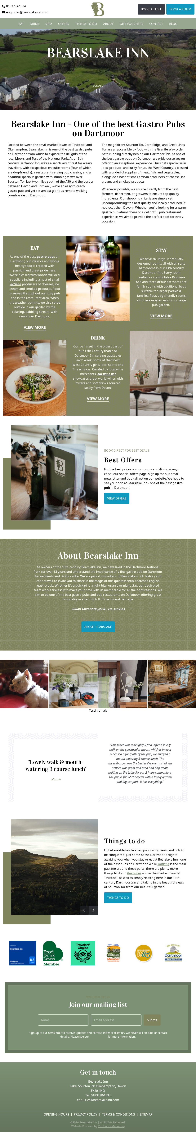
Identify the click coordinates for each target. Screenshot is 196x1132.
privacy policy (98, 1036)
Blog (173, 24)
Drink (34, 24)
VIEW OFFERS (116, 498)
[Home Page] (98, 9)
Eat (21, 24)
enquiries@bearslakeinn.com (98, 1100)
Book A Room (180, 9)
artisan (15, 284)
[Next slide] (93, 910)
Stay (48, 24)
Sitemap (146, 1114)
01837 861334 (101, 1095)
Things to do (86, 24)
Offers (63, 24)
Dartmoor (134, 873)
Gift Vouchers (131, 24)
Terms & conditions (118, 1114)
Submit (152, 1020)
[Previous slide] (84, 910)
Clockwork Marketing (111, 1126)
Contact (156, 24)
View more (35, 327)
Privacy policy (85, 1114)
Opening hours (56, 1114)
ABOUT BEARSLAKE (98, 627)
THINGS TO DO (118, 898)
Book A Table (151, 9)
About (108, 24)
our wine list (106, 374)
